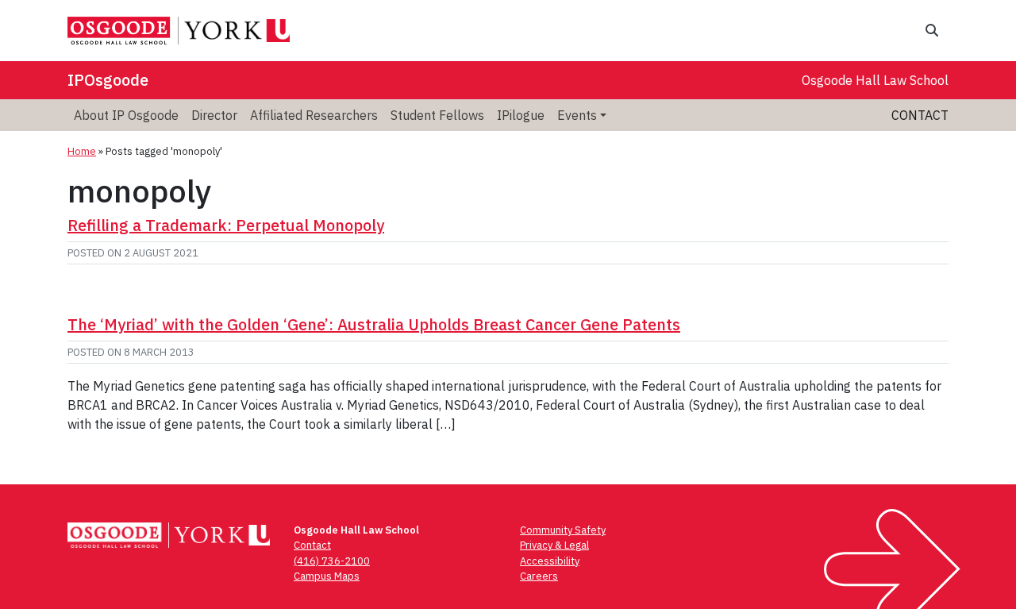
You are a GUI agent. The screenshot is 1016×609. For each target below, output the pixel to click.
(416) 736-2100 (332, 561)
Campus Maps (327, 576)
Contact (920, 115)
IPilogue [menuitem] (521, 115)
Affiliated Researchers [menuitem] (314, 115)
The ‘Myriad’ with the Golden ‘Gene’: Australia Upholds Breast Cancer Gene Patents (373, 324)
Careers (539, 576)
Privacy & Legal (554, 545)
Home (81, 151)
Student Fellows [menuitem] (437, 115)
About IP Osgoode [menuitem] (126, 115)
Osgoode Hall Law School (875, 80)
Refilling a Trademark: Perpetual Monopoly (225, 225)
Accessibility (549, 561)
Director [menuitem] (214, 115)
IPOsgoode (107, 80)
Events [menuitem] (577, 115)
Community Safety (563, 530)
